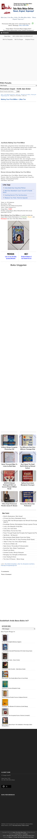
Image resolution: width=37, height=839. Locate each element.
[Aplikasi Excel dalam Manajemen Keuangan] (27, 475)
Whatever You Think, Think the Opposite (16, 198)
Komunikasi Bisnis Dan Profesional (27, 504)
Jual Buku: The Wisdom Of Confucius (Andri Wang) (15, 706)
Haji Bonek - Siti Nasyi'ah (10, 535)
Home (2, 94)
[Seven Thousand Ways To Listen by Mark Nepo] (9, 457)
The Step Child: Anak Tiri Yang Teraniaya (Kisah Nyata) (19, 539)
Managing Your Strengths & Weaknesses (15, 554)
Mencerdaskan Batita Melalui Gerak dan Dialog (16, 537)
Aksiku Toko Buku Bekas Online (19, 832)
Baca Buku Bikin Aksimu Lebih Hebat (25, 837)
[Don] (27, 457)
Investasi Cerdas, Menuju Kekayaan (13, 552)
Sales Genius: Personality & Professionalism (15, 546)
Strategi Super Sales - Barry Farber (11, 660)
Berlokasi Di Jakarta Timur (28, 835)
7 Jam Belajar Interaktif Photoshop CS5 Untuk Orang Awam (17, 651)
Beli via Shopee (19, 39)
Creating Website (18, 833)
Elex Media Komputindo (9, 94)
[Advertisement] (18, 61)
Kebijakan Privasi (29, 39)
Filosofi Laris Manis (8, 550)
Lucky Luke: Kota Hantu (10, 528)
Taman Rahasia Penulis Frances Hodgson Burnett (14, 697)
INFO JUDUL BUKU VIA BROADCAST (23, 36)
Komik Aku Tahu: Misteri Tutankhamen (14, 548)
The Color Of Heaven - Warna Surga (13, 559)
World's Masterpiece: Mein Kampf (12, 516)
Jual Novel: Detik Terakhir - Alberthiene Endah (13, 669)
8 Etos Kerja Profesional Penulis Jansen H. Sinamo (9, 504)
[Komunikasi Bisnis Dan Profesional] (27, 496)
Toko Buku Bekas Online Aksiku (20, 825)
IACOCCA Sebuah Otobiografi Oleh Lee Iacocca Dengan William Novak (9, 485)
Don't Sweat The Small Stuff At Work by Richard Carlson (27, 466)
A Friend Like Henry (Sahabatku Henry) (14, 518)
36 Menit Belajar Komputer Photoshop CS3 (9, 448)
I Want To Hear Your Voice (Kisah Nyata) (14, 541)
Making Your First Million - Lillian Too (13, 99)
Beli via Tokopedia (7, 39)
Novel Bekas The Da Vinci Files (12, 530)
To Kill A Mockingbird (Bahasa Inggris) (11, 642)
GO (18, 91)
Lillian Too (18, 94)
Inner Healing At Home (9, 557)
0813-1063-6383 (24, 25)
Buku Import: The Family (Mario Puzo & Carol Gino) (15, 678)
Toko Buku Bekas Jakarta (12, 835)
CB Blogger (25, 833)
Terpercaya (20, 835)
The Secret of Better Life (10, 544)
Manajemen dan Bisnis (25, 94)
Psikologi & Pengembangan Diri (9, 565)
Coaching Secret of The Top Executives (16, 195)
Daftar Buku (7, 36)
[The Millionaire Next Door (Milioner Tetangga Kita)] (27, 440)
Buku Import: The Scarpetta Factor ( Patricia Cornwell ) (16, 715)
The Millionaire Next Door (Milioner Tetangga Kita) (27, 448)
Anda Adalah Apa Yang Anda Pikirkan (15, 188)
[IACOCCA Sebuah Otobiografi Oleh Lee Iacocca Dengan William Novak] (9, 475)
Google (15, 837)
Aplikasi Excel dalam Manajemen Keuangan (27, 484)
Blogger (10, 837)
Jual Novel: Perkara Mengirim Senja (11, 688)
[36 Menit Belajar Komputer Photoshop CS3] (9, 440)
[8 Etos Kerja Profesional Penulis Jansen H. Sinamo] (9, 496)
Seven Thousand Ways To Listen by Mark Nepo (9, 465)
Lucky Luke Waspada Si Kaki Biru (12, 526)
